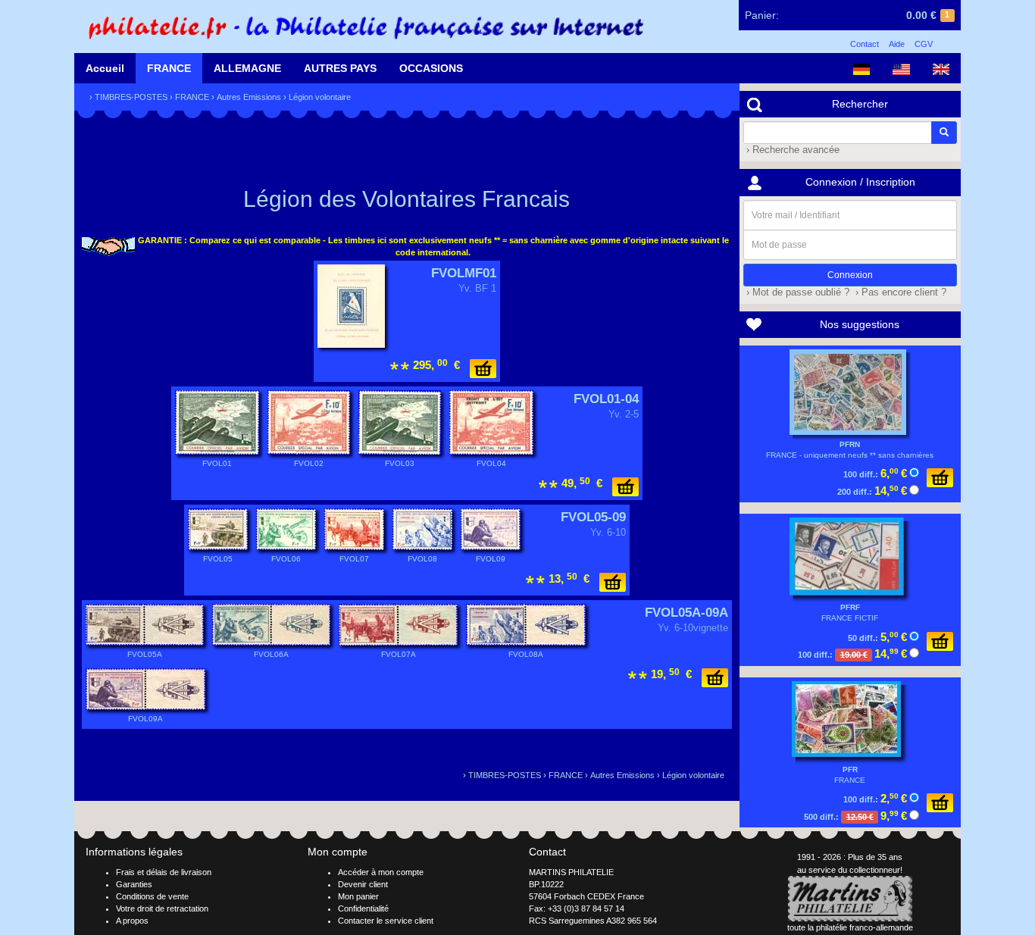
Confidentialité (363, 908)
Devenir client (363, 884)
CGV (924, 43)
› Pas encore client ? (899, 292)
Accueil (105, 68)
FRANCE (169, 68)
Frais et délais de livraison (163, 872)
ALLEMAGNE (247, 68)
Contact (864, 43)
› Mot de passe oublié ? (796, 292)
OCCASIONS (431, 68)
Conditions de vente (152, 896)
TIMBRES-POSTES (131, 97)
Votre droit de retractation (162, 908)
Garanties (134, 884)
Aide (897, 43)
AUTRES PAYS (340, 68)
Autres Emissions (249, 97)
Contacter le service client (385, 920)
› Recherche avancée (791, 150)
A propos (132, 920)
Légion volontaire (320, 97)
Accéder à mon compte (381, 872)
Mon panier (358, 896)
